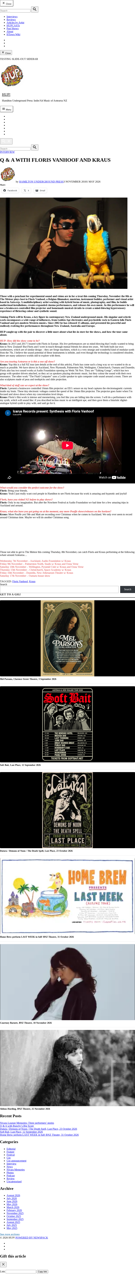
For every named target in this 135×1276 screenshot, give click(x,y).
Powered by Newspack (31, 1237)
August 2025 (13, 1222)
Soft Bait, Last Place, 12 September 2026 (21, 1131)
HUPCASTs (13, 25)
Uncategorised (14, 1181)
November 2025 (15, 1213)
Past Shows (13, 28)
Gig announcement (16, 1160)
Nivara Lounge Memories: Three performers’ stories (27, 1123)
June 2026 (12, 1201)
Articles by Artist (15, 22)
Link (2, 1271)
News (10, 1166)
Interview (7, 152)
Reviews (11, 19)
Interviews (12, 16)
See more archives (10, 1234)
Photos (10, 1172)
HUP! (6, 94)
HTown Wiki (13, 34)
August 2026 (13, 1195)
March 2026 (13, 1207)
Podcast (11, 1175)
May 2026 (12, 1204)
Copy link (42, 1271)
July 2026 (12, 1198)
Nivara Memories (16, 1169)
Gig (9, 1157)
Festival (11, 1154)
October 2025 (14, 1216)
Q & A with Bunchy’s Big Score (17, 1125)
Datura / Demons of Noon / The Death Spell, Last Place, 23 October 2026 (38, 1128)
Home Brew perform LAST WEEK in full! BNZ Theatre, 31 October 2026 (39, 1134)
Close (8, 4)
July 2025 (12, 1225)
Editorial (11, 1148)
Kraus (32, 581)
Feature (10, 1151)
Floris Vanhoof (20, 581)
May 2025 (12, 1228)
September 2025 (15, 1219)
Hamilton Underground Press (41, 181)
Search (3, 584)
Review (11, 1178)
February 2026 (14, 1210)
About (10, 31)
